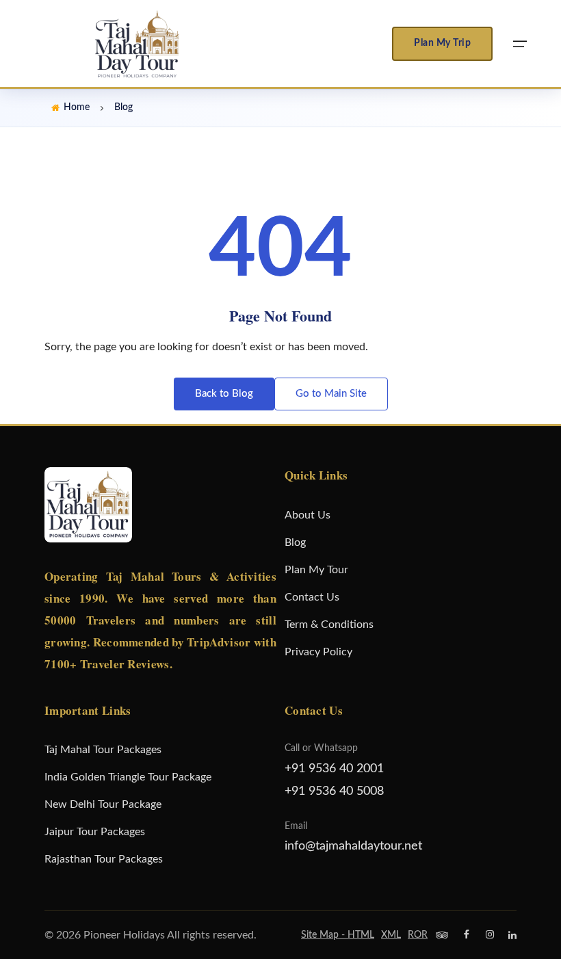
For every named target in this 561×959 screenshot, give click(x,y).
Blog (295, 542)
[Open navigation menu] (520, 44)
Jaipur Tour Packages (94, 831)
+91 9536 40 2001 (334, 769)
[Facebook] (466, 935)
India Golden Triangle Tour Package (127, 777)
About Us (307, 515)
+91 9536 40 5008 (334, 791)
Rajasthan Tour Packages (103, 859)
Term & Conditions (329, 624)
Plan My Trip (442, 43)
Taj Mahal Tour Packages (102, 749)
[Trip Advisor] (442, 935)
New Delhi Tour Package (102, 804)
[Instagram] (489, 935)
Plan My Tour (316, 569)
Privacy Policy (318, 651)
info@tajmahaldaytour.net (353, 846)
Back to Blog (224, 394)
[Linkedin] (512, 935)
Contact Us (312, 597)
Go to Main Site (331, 394)
